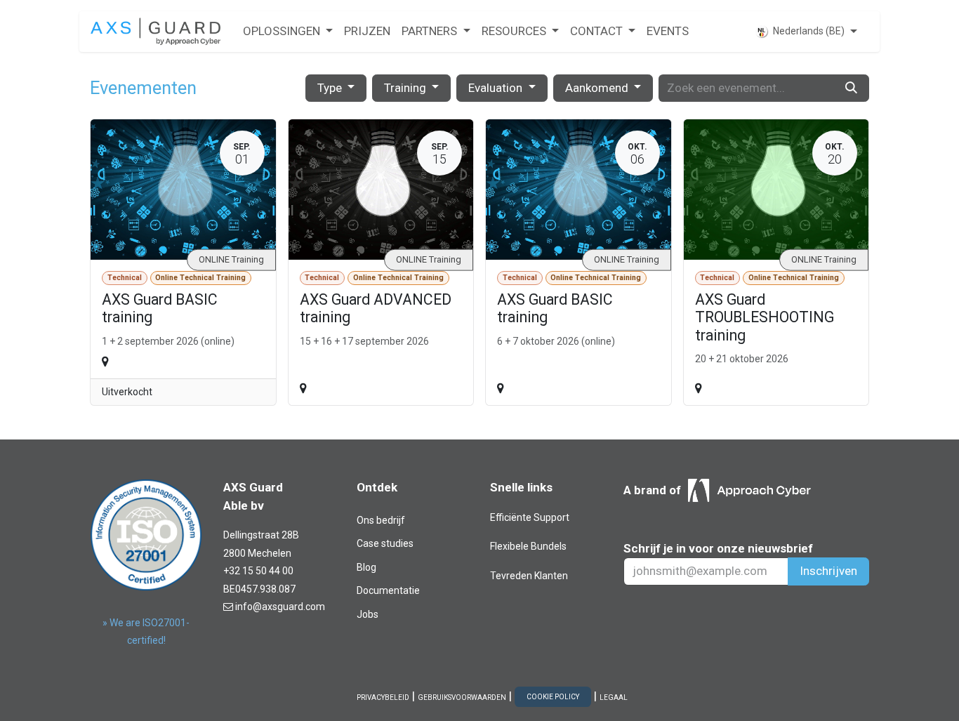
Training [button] (406, 88)
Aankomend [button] (598, 88)
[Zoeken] (851, 88)
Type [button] (331, 88)
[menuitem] (287, 31)
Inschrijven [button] (828, 571)
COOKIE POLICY (553, 697)
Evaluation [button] (496, 88)
